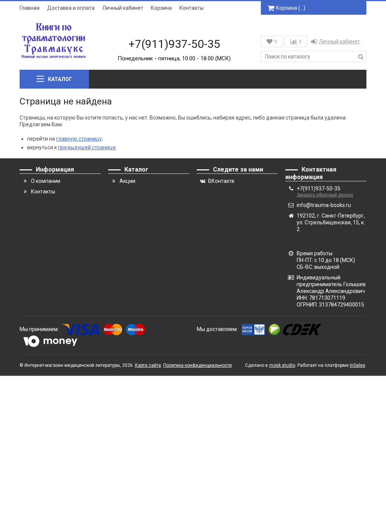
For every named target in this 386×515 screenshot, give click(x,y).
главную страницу (79, 139)
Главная (30, 8)
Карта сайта (148, 365)
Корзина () (290, 8)
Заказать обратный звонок (325, 195)
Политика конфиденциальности (197, 365)
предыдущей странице (87, 147)
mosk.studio (282, 365)
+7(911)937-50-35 (174, 44)
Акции (127, 181)
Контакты (191, 8)
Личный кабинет (122, 8)
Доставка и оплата (71, 8)
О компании (45, 181)
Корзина (161, 8)
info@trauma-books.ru (324, 205)
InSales (357, 365)
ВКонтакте (221, 181)
